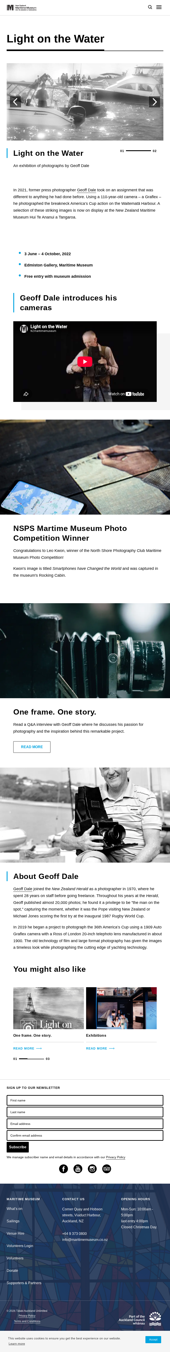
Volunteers (15, 1258)
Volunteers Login (20, 1246)
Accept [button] (153, 1339)
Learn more (17, 1343)
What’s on (14, 1209)
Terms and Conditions (27, 1321)
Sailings (13, 1221)
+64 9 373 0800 (74, 1234)
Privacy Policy (115, 1157)
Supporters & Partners (24, 1283)
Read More (32, 747)
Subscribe (17, 1147)
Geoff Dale (86, 190)
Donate (12, 1270)
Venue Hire (15, 1233)
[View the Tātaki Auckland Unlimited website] (139, 1321)
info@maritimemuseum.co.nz (85, 1240)
